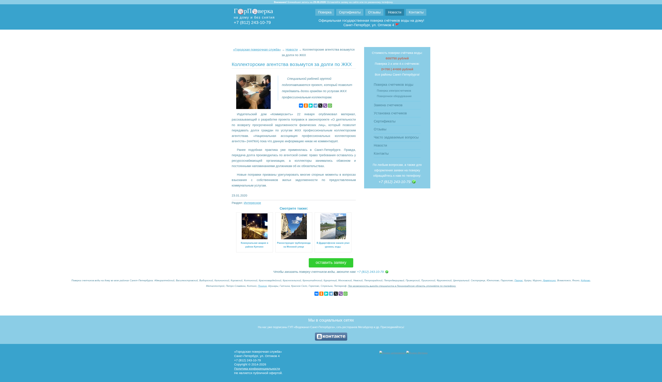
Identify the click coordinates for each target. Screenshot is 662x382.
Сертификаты (350, 12)
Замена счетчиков (388, 105)
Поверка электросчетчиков (394, 90)
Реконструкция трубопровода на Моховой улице (293, 245)
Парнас (518, 280)
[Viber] (325, 106)
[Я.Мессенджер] (311, 106)
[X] (320, 106)
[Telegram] (315, 106)
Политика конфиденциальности (257, 368)
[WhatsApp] (330, 106)
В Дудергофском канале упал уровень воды (333, 245)
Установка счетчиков (390, 113)
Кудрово (585, 280)
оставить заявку (331, 263)
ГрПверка (253, 10)
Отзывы (374, 12)
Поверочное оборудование (394, 96)
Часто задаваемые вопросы (396, 137)
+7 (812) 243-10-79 (252, 22)
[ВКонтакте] (301, 106)
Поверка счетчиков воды (393, 84)
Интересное (252, 203)
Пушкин (262, 286)
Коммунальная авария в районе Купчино (254, 245)
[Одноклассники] (306, 106)
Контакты (416, 12)
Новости (394, 12)
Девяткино (549, 280)
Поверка (325, 12)
